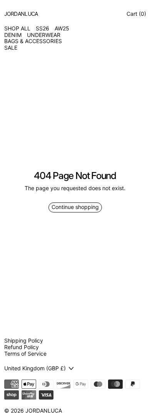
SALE (10, 48)
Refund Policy (21, 347)
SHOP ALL (17, 28)
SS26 (42, 28)
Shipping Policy (23, 340)
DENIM (13, 35)
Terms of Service (25, 353)
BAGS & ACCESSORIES (33, 41)
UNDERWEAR (43, 35)
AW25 (62, 28)
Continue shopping (75, 207)
